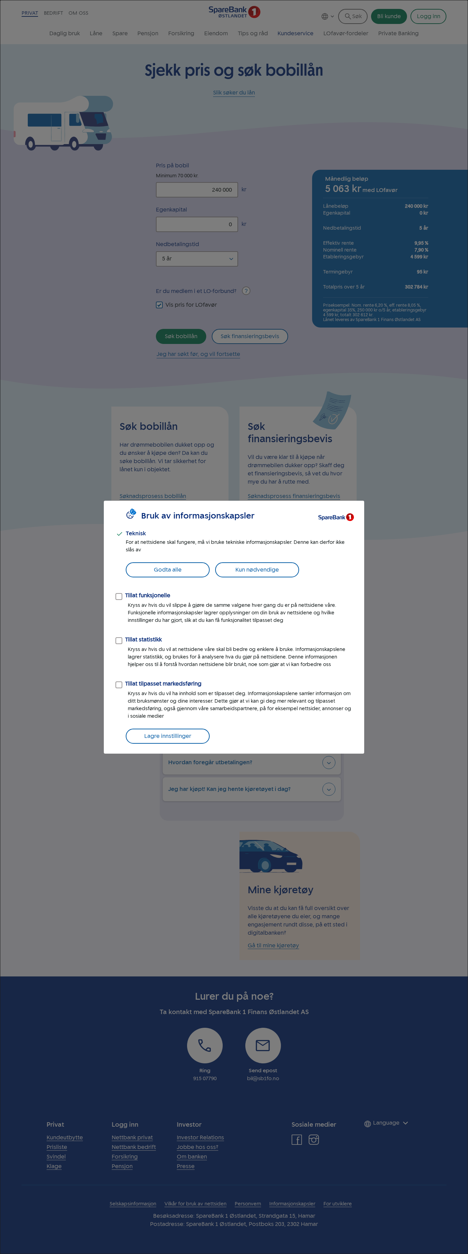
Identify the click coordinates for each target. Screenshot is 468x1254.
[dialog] (234, 627)
